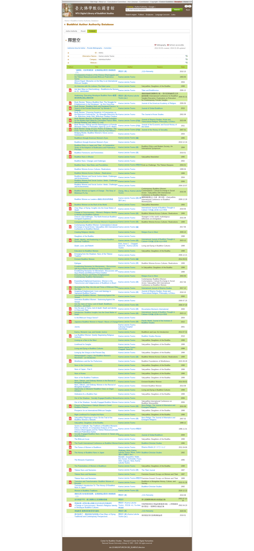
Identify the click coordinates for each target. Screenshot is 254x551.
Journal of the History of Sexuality (155, 130)
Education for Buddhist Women (86, 251)
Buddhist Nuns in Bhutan (84, 157)
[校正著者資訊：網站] (186, 63)
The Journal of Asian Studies (153, 114)
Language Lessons (162, 15)
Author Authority (71, 31)
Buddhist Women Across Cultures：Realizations (92, 173)
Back (188, 10)
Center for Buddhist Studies (111, 541)
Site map (93, 2)
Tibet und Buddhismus (150, 90)
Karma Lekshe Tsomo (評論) (129, 121)
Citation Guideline (166, 2)
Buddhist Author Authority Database (84, 21)
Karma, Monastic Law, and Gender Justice (90, 332)
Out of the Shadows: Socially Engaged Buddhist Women (96, 402)
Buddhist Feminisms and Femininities (88, 153)
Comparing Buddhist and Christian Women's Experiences (96, 222)
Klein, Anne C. (124, 244)
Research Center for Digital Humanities (138, 541)
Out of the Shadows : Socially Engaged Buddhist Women (96, 398)
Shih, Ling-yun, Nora (126, 461)
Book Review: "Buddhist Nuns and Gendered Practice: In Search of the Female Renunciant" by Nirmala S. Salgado (96, 108)
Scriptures (149, 15)
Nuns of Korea (79, 373)
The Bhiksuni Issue (81, 439)
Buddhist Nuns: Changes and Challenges (90, 161)
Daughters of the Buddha (84, 236)
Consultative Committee (117, 2)
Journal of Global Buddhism (152, 108)
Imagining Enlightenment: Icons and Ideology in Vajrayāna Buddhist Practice (92, 292)
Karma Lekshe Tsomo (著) (128, 147)
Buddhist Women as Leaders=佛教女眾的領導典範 (93, 199)
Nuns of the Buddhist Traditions (86, 378)
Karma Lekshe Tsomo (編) (128, 138)
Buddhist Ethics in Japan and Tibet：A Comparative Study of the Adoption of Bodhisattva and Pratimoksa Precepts (94, 147)
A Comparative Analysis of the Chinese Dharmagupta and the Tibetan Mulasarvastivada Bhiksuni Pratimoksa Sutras (96, 77)
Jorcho (77, 327)
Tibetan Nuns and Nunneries (85, 470)
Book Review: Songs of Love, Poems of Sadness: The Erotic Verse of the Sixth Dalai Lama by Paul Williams (95, 130)
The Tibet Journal (148, 470)
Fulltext (141, 15)
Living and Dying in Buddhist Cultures (88, 348)
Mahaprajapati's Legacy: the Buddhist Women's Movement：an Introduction (92, 357)
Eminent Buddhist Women (84, 259)
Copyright (154, 2)
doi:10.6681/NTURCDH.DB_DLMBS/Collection (127, 547)
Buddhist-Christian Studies (152, 443)
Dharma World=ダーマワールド (153, 447)
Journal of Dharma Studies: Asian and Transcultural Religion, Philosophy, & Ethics (158, 121)
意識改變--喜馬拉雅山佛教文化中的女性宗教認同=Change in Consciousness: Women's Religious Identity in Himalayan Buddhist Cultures (95, 505)
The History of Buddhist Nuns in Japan (89, 453)
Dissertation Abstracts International (155, 309)
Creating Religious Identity (84, 232)
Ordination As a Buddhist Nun (85, 394)
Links (173, 15)
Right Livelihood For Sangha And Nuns (89, 415)
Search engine (131, 15)
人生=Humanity (147, 71)
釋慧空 (121, 500)
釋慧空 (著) (122, 71)
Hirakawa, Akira (124, 450)
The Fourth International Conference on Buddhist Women (96, 443)
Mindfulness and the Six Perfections (88, 361)
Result (83, 31)
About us (102, 2)
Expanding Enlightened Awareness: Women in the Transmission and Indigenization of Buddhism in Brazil (95, 282)
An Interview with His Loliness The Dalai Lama (92, 86)
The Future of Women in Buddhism (87, 447)
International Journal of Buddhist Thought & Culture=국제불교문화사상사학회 (158, 209)
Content (92, 31)
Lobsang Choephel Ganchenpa (125, 328)
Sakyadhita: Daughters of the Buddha (88, 423)
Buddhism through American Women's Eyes (91, 138)
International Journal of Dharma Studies (157, 288)
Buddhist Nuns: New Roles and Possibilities (91, 165)
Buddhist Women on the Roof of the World (90, 205)
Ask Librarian (133, 2)
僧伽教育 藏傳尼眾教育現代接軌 (86, 511)
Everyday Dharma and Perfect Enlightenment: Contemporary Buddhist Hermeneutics (92, 276)
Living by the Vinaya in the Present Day (89, 353)
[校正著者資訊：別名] (186, 56)
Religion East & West (150, 232)
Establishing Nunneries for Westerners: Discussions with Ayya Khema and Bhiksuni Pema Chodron (96, 272)
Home (186, 2)
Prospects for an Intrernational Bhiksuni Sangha (92, 410)
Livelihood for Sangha (82, 344)
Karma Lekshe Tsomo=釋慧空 (129, 165)
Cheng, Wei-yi (123, 191)
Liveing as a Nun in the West (85, 340)
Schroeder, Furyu (134, 459)
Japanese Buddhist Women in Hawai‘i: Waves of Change (96, 322)
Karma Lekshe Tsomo (126, 77)
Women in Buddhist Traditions (85, 491)
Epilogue (77, 263)
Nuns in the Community (83, 365)
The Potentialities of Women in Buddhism (90, 466)
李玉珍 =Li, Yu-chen (133, 505)
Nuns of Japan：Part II (83, 369)
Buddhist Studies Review (151, 336)
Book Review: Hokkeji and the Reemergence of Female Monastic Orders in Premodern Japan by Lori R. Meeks (95, 126)
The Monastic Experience (84, 460)
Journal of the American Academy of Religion (159, 103)
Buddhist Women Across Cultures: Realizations (92, 169)
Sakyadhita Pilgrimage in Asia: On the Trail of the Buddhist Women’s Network (93, 419)
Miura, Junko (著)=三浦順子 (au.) (129, 453)
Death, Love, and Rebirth (84, 246)
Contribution (144, 2)
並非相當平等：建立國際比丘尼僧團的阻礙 (90, 500)
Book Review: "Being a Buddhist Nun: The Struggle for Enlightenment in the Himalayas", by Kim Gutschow (95, 103)
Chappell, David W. (125, 349)
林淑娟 (121, 508)
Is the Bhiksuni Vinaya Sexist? (86, 318)
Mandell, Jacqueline (126, 457)
